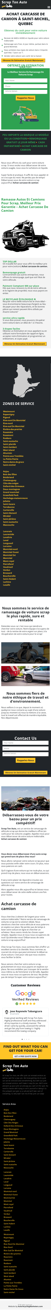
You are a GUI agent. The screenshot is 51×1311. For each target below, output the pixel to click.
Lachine (7, 582)
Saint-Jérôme (9, 519)
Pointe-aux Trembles (13, 456)
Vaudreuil (8, 567)
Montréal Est (9, 555)
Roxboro (7, 438)
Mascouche (8, 525)
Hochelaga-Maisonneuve (15, 1139)
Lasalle (6, 585)
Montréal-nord (10, 549)
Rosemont (8, 435)
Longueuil (8, 543)
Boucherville (9, 576)
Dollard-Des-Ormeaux (13, 1126)
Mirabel (7, 516)
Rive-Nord (8, 1247)
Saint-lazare (9, 504)
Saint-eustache (10, 441)
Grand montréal (11, 492)
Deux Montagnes (11, 1129)
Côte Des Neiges (11, 1123)
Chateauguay (9, 480)
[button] (3, 1022)
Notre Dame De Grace (13, 1289)
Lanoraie (7, 531)
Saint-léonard (10, 513)
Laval (5, 540)
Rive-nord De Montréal (14, 420)
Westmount (9, 411)
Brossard (7, 573)
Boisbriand (8, 477)
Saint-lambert (10, 447)
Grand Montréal (11, 1132)
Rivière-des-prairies (12, 429)
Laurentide (8, 534)
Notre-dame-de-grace (13, 462)
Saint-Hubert (9, 579)
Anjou (6, 471)
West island (8, 450)
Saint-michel (9, 465)
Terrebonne (8, 507)
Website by (25, 1306)
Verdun (6, 570)
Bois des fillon (10, 474)
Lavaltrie (7, 537)
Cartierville (8, 510)
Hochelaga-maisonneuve (15, 498)
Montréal (7, 558)
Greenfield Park (10, 495)
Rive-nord (8, 423)
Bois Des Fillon (10, 1113)
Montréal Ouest (11, 552)
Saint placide (9, 444)
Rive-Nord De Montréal (14, 1244)
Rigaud (6, 417)
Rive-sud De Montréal (13, 426)
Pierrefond (8, 564)
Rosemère (8, 432)
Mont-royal (8, 561)
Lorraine (7, 546)
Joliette (6, 501)
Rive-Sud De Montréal (13, 1250)
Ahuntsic (7, 453)
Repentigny (8, 414)
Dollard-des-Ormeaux (13, 486)
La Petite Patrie (10, 459)
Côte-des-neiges (10, 483)
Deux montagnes (11, 489)
